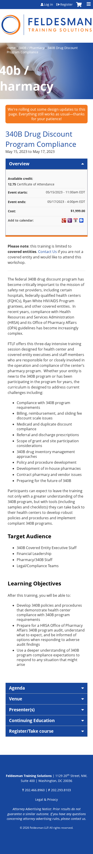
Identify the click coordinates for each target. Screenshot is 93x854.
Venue (15, 699)
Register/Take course (31, 731)
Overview (19, 164)
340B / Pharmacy (31, 48)
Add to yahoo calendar (69, 220)
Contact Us (47, 251)
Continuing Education (32, 720)
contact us (78, 819)
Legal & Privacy (46, 799)
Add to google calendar (64, 220)
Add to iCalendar (75, 220)
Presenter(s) (22, 710)
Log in (48, 4)
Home (11, 48)
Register (66, 4)
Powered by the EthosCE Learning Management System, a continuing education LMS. (46, 839)
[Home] (46, 22)
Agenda (17, 688)
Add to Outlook (81, 220)
